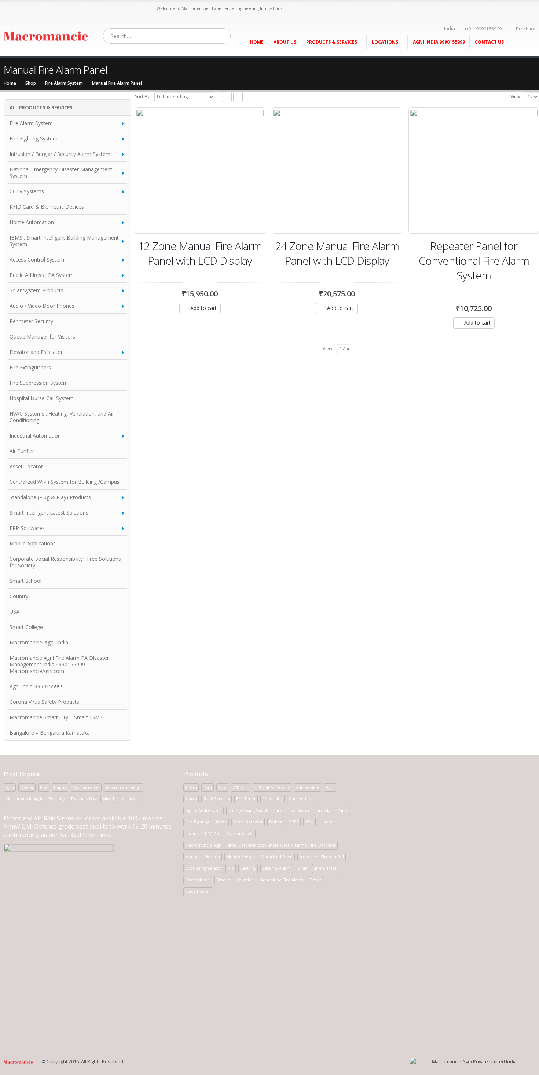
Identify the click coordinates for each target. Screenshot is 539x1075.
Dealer (27, 787)
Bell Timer (246, 798)
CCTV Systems (27, 191)
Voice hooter (197, 891)
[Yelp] (141, 8)
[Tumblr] (105, 8)
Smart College (26, 627)
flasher (275, 821)
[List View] (238, 97)
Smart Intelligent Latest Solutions (49, 512)
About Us (285, 42)
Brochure (525, 29)
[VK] (87, 8)
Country (19, 596)
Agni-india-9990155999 (37, 686)
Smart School (25, 580)
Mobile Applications (33, 543)
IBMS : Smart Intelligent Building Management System (64, 241)
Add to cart (203, 307)
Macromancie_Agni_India (39, 642)
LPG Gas (212, 833)
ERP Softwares (27, 527)
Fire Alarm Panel (332, 810)
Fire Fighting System (34, 138)
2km (222, 787)
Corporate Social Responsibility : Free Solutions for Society (65, 562)
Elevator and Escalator (36, 351)
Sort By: (143, 97)
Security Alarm (276, 868)
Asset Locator (26, 466)
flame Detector (248, 821)
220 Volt (240, 787)
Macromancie (86, 787)
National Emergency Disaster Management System (61, 172)
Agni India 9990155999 (439, 42)
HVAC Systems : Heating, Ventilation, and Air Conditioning (62, 417)
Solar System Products (36, 290)
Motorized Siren (277, 856)
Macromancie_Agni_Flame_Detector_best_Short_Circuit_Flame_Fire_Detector (260, 845)
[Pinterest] (33, 8)
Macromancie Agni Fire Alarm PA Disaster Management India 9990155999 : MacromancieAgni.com (59, 664)
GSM (309, 821)
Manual (192, 856)
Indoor (191, 833)
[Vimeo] (123, 8)
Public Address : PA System (42, 274)
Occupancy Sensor (203, 868)
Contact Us (489, 42)
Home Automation (32, 222)
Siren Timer (325, 868)
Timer (315, 879)
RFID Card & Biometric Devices (47, 206)
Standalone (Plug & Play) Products (50, 497)
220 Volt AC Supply (272, 787)
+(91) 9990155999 (483, 29)
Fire (44, 787)
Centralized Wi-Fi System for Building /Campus (65, 481)
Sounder (244, 879)
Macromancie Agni (24, 798)
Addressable (307, 787)
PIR (231, 868)
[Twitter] (15, 8)
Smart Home (197, 879)
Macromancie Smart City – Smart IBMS (56, 717)
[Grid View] (227, 97)
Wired (108, 798)
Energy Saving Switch (248, 810)
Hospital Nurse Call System (42, 398)
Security (57, 798)
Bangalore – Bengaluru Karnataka (50, 732)
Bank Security (216, 798)
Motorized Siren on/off (321, 856)
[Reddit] (114, 8)
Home (257, 42)
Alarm (191, 798)
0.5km (191, 787)
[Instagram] (51, 8)
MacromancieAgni (124, 787)
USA (14, 611)
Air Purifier (22, 450)
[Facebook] (6, 8)
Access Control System (37, 259)
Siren (302, 868)
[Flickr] (150, 8)
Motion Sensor (240, 856)
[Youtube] (42, 8)
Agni (10, 787)
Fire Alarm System (31, 123)
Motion (213, 856)
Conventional (302, 798)
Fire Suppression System (39, 382)
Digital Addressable (203, 810)
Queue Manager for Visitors (42, 336)
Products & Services (331, 42)
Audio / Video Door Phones (42, 305)
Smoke (223, 879)
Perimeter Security (31, 321)
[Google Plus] (78, 8)
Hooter (327, 821)
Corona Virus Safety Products (44, 701)
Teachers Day (83, 798)
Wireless (128, 798)
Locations (385, 42)
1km (207, 787)
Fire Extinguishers (30, 367)
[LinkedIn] (69, 8)
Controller (272, 798)
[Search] (221, 36)
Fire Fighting (197, 821)
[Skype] (60, 8)
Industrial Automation (35, 435)
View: (515, 97)
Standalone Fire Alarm (281, 879)
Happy (60, 787)
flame (221, 821)
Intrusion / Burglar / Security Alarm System (60, 153)
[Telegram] (132, 8)
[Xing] (96, 8)
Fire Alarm (299, 810)
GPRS (294, 821)
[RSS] (24, 8)
